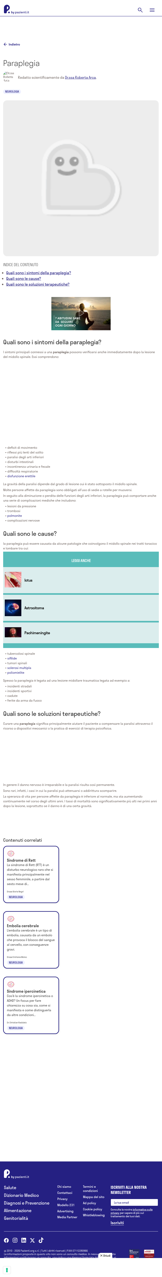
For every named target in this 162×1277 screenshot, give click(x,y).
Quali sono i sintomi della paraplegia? (38, 273)
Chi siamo (64, 1187)
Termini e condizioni (90, 1189)
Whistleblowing (94, 1215)
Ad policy (89, 1203)
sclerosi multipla (19, 667)
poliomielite (15, 672)
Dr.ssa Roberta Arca (80, 77)
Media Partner (67, 1217)
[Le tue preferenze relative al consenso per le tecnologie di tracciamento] (7, 1270)
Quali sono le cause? (23, 278)
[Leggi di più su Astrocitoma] (81, 608)
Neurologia (12, 91)
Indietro (14, 44)
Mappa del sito (93, 1197)
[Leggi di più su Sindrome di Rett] (31, 874)
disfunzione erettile (21, 475)
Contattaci (64, 1193)
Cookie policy (92, 1209)
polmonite (14, 515)
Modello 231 (66, 1205)
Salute (10, 1187)
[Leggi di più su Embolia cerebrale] (31, 940)
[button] (81, 313)
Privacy (62, 1199)
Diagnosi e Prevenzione (26, 1203)
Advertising (65, 1211)
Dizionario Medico (21, 1195)
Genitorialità (16, 1218)
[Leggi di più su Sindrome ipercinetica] (31, 1005)
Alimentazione (17, 1210)
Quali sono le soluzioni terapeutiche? (38, 284)
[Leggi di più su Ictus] (81, 580)
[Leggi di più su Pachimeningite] (81, 632)
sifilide (12, 658)
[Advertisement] (81, 26)
